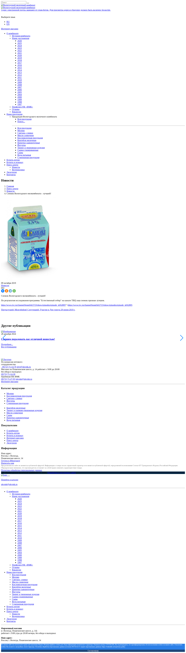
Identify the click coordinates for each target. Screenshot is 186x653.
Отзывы (15, 109)
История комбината (21, 36)
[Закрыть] (9, 475)
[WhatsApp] (14, 290)
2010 (19, 80)
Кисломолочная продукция (30, 138)
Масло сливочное (25, 135)
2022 (19, 50)
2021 (19, 53)
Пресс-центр (12, 165)
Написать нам (7, 463)
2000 (19, 97)
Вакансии (16, 112)
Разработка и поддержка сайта (62, 473)
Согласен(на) (93, 651)
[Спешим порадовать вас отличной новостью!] (8, 331)
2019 (19, 58)
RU (8, 22)
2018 (19, 60)
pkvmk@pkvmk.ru (24, 379)
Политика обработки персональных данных (21, 470)
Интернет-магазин (9, 29)
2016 (19, 65)
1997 (19, 104)
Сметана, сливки (25, 133)
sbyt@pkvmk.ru (24, 367)
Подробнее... (7, 344)
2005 (19, 92)
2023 (19, 48)
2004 (19, 94)
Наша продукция (14, 114)
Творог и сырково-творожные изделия (24, 410)
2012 (19, 75)
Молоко (21, 130)
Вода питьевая (24, 155)
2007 (19, 87)
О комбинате (13, 33)
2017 (19, 63)
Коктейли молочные (26, 140)
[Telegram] (10, 290)
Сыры (20, 152)
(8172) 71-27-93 (8, 379)
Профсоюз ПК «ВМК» (22, 107)
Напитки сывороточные (28, 143)
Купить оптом (13, 160)
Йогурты (21, 145)
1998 (19, 102)
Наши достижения (20, 38)
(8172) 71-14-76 (8, 367)
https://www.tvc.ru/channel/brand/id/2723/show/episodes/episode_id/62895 (33, 305)
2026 (19, 41)
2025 (19, 43)
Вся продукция (24, 119)
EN (8, 24)
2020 (19, 55)
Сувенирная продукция (28, 157)
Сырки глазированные (27, 150)
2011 (19, 77)
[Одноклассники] (6, 290)
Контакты (11, 174)
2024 (19, 45)
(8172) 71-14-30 (8, 374)
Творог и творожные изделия (31, 148)
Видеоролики (18, 170)
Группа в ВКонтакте (10, 461)
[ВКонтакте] (2, 290)
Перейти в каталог (9, 480)
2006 (19, 90)
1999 (19, 99)
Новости (16, 167)
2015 (19, 68)
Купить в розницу (15, 162)
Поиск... (21, 121)
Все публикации (8, 347)
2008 (19, 85)
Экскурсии (12, 172)
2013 (19, 72)
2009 (19, 82)
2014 (19, 70)
